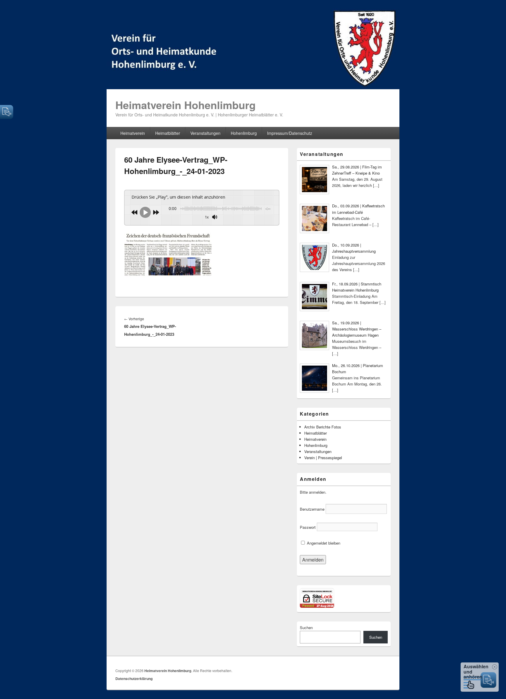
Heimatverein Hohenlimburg (185, 104)
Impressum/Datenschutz (289, 133)
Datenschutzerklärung (134, 678)
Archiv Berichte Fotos (322, 427)
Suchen (306, 627)
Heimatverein (132, 133)
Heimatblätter (167, 133)
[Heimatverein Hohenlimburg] (253, 87)
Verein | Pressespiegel (323, 457)
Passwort (308, 527)
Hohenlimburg (244, 133)
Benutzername (312, 509)
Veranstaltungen (205, 133)
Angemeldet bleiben (323, 543)
